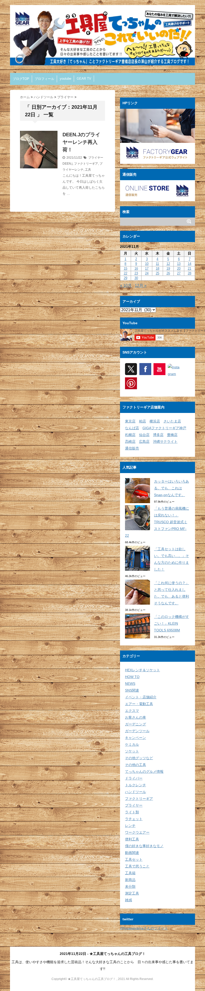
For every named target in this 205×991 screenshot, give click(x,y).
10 (146, 264)
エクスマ (132, 711)
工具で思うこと (137, 866)
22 (125, 273)
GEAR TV (84, 78)
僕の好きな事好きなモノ (144, 846)
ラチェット (133, 819)
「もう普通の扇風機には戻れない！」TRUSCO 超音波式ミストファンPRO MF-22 (157, 521)
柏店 (142, 421)
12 (168, 264)
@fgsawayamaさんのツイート (144, 928)
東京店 (130, 421)
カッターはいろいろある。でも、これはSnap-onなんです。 (171, 488)
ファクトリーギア (86, 163)
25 (157, 273)
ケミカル (132, 744)
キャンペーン (135, 738)
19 (168, 268)
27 (178, 273)
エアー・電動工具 (139, 704)
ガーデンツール (137, 731)
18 (157, 268)
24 (146, 273)
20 (178, 268)
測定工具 (132, 893)
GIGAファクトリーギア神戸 (164, 428)
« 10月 (126, 285)
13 (178, 264)
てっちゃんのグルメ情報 (144, 771)
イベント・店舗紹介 (140, 697)
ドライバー (133, 778)
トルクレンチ (135, 785)
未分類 (130, 887)
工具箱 (130, 873)
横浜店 (155, 421)
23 (136, 273)
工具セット (133, 859)
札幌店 (130, 435)
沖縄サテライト (165, 441)
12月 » (140, 285)
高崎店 (130, 441)
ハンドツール (135, 792)
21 (189, 268)
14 (189, 264)
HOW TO (132, 677)
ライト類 (132, 812)
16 (136, 268)
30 (136, 278)
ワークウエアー (137, 832)
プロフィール (44, 79)
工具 (88, 169)
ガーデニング (135, 724)
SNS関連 (132, 690)
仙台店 (144, 435)
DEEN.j (67, 163)
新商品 (130, 880)
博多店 (158, 435)
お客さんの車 (135, 717)
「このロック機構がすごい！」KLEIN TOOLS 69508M (171, 623)
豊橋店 (172, 435)
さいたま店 (172, 421)
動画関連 (132, 853)
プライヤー (95, 157)
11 (157, 264)
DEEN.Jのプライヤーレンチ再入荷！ (81, 142)
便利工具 (132, 839)
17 (146, 268)
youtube (65, 78)
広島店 (144, 441)
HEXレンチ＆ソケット (142, 670)
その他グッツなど (139, 758)
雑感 (128, 900)
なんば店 (132, 428)
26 (168, 273)
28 (189, 273)
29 (125, 278)
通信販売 (132, 448)
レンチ (130, 826)
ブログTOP (21, 79)
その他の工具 (135, 765)
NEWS (130, 684)
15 (125, 268)
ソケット (132, 751)
